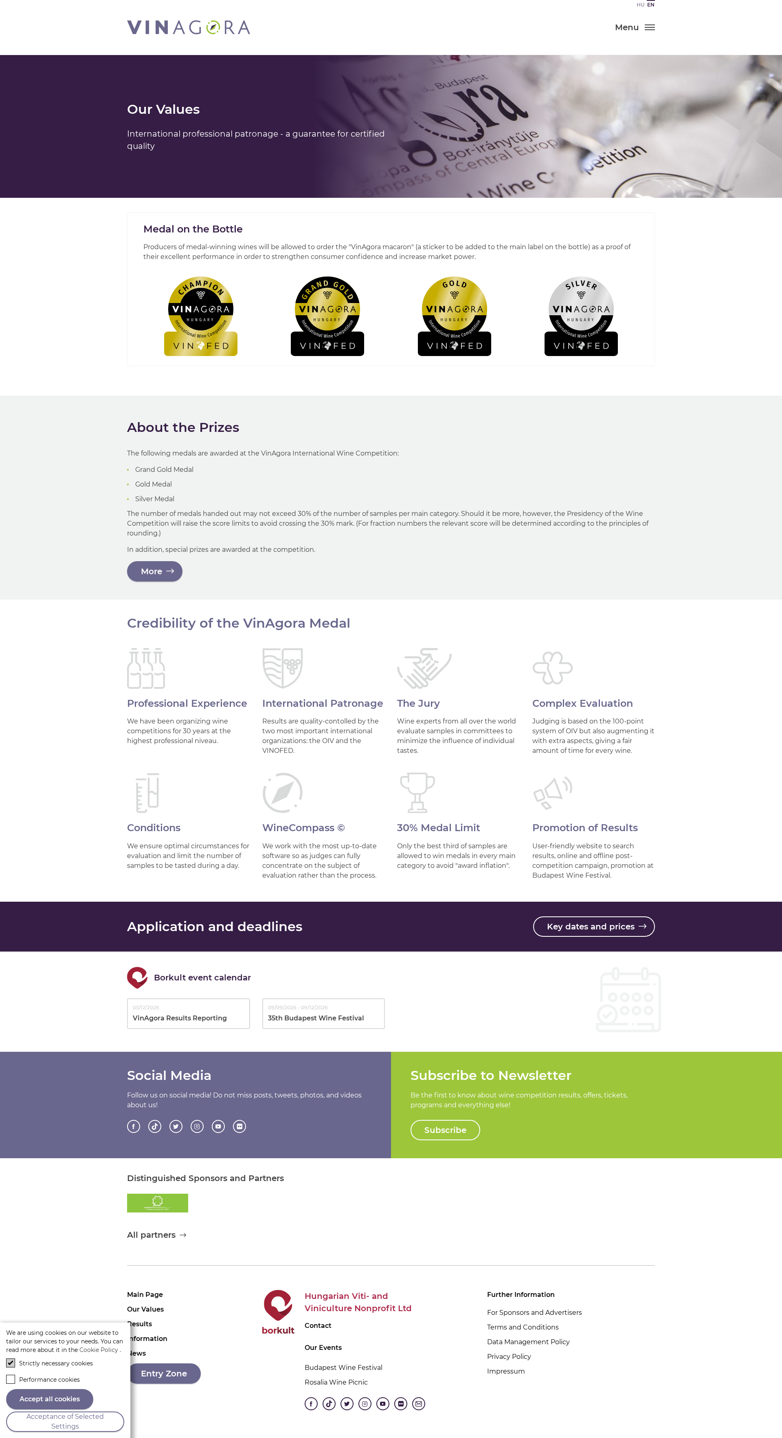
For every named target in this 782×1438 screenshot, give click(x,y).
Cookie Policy (98, 1350)
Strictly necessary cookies (56, 1363)
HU (640, 5)
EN (651, 5)
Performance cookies (49, 1379)
